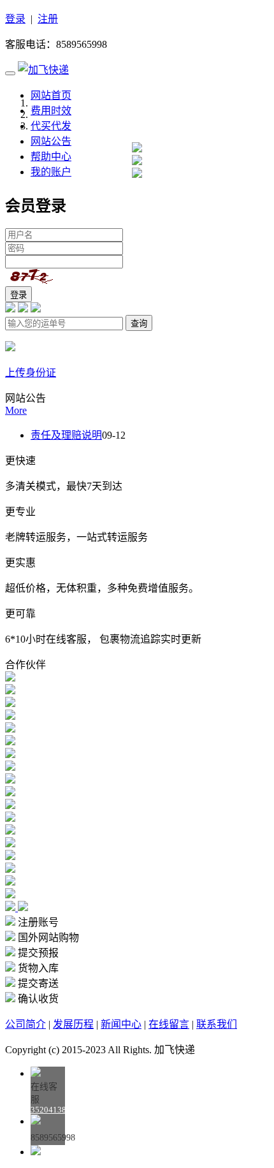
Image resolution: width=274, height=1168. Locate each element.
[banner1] (137, 174)
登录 (15, 18)
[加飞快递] (43, 69)
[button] (11, 907)
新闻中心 (121, 1024)
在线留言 (168, 1024)
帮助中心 (51, 156)
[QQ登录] (10, 308)
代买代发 (51, 125)
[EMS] (10, 741)
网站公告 (51, 141)
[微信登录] (23, 308)
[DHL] (10, 703)
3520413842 (53, 1109)
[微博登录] (36, 308)
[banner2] (137, 161)
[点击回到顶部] (36, 1151)
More (16, 410)
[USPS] (10, 678)
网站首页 (51, 95)
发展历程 (73, 1024)
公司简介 (25, 1024)
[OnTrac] (10, 690)
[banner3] (137, 148)
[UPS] (10, 729)
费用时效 (51, 110)
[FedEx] (10, 716)
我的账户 (51, 171)
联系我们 (216, 1024)
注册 (48, 18)
